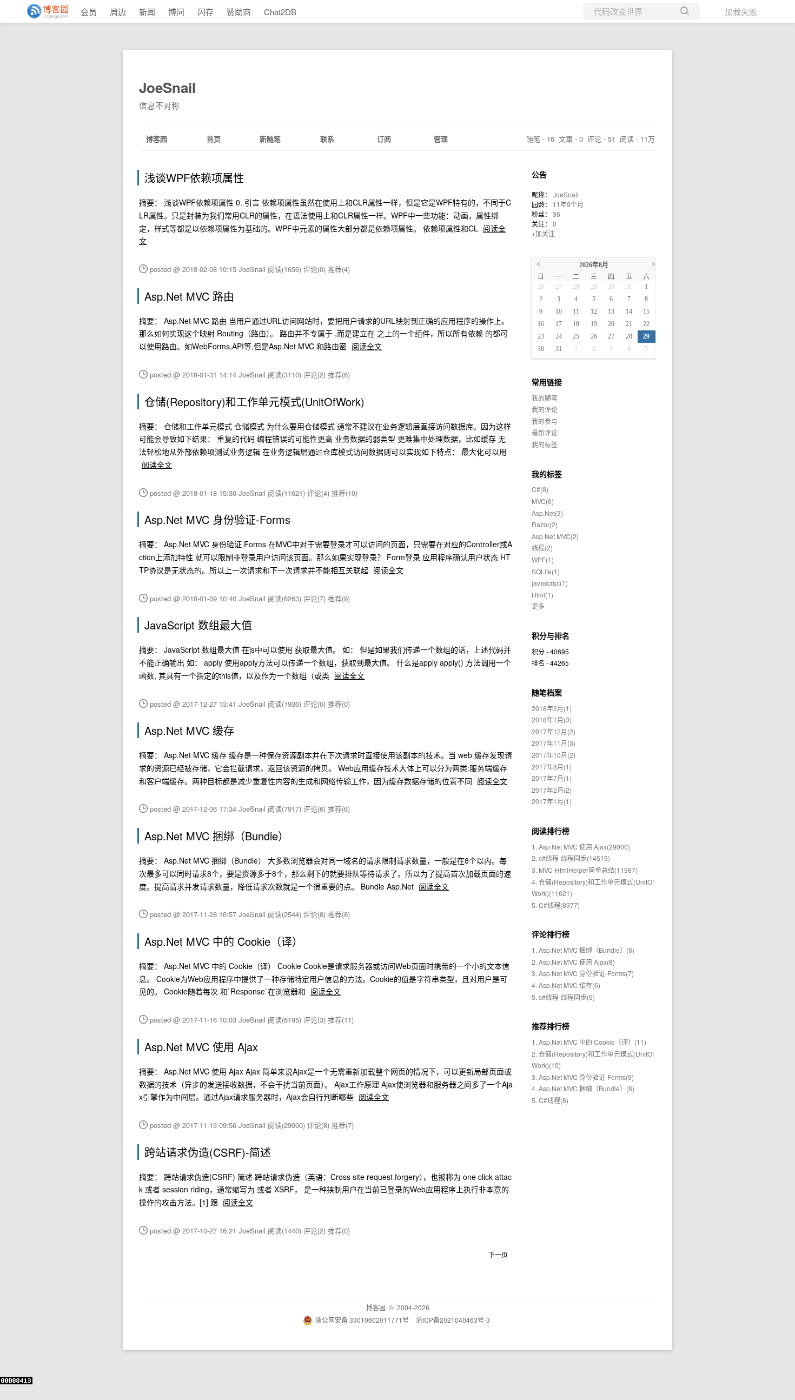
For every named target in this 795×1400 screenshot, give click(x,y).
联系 (327, 139)
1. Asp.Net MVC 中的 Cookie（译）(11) (589, 1041)
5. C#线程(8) (550, 1100)
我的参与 (545, 421)
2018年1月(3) (552, 719)
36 (556, 213)
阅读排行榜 (550, 830)
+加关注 (543, 233)
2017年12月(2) (553, 731)
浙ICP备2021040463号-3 (453, 1319)
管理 (441, 139)
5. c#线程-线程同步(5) (563, 996)
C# (540, 489)
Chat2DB (280, 11)
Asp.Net (547, 512)
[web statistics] (16, 1381)
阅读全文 (367, 346)
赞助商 (239, 11)
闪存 (205, 11)
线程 (542, 547)
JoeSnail (167, 87)
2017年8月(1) (552, 766)
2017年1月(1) (552, 801)
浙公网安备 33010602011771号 (362, 1319)
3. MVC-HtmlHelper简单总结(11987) (585, 869)
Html (542, 594)
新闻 (147, 11)
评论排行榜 (550, 933)
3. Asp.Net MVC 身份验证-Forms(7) (583, 973)
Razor (545, 524)
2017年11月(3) (553, 742)
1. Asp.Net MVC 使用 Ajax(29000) (581, 846)
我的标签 (545, 444)
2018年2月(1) (552, 708)
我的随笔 (545, 397)
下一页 (498, 1254)
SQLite (546, 571)
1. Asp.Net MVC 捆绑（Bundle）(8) (583, 949)
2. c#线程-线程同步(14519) (571, 857)
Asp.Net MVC (555, 536)
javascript (550, 582)
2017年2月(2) (552, 789)
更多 (538, 606)
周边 (118, 11)
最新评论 (545, 432)
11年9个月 (568, 204)
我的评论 (545, 409)
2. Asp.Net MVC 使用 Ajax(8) (573, 961)
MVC (543, 501)
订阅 (384, 139)
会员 (89, 11)
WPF (543, 559)
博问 (176, 11)
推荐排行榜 (550, 1025)
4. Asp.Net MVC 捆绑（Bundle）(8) (583, 1088)
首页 (214, 139)
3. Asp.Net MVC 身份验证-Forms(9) (583, 1076)
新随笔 (270, 139)
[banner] (43, 11)
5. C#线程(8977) (556, 905)
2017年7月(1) (552, 777)
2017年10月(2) (553, 754)
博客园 (156, 139)
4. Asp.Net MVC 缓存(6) (566, 985)
